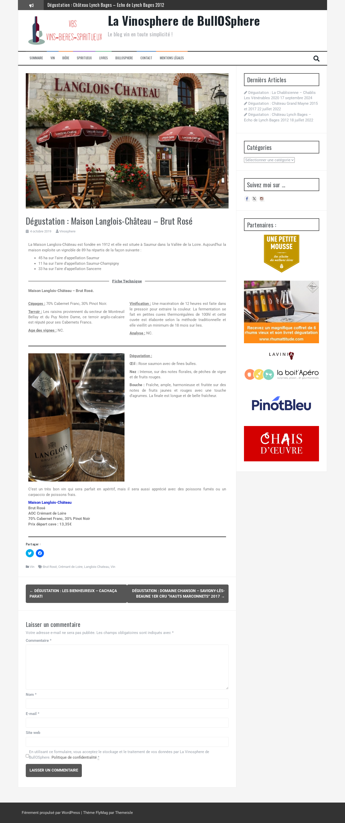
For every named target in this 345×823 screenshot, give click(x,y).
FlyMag (102, 812)
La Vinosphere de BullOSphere (184, 20)
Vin (53, 58)
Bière (65, 58)
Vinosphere (67, 231)
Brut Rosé (50, 567)
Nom (31, 694)
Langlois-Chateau (96, 567)
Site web (33, 732)
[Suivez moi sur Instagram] (262, 199)
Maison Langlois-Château (49, 502)
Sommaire (36, 58)
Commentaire (39, 640)
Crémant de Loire (70, 567)
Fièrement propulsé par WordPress (51, 812)
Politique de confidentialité (74, 757)
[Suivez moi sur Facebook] (247, 199)
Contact (146, 58)
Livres (103, 58)
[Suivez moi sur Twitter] (254, 199)
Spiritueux (84, 58)
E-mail (32, 713)
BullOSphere (124, 58)
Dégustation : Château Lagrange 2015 (82, 5)
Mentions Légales (172, 58)
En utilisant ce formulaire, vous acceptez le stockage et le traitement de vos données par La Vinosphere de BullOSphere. (119, 754)
